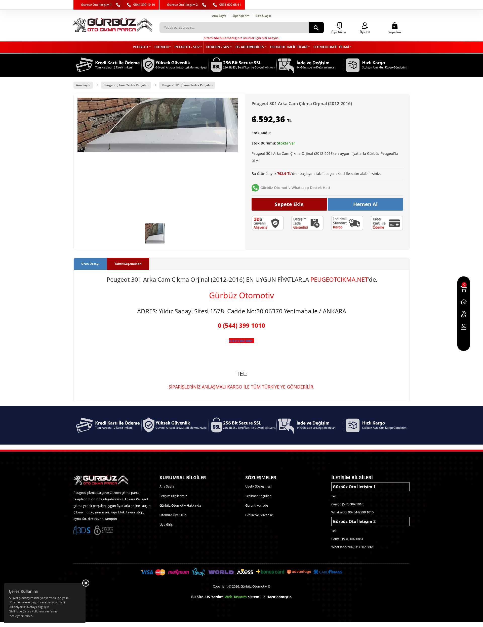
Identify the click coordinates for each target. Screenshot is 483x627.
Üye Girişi (166, 524)
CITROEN (161, 47)
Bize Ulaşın (263, 16)
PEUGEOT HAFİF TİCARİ (288, 47)
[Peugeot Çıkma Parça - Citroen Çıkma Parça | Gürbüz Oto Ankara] (112, 25)
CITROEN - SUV (217, 47)
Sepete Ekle (289, 204)
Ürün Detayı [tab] (90, 264)
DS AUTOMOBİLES (249, 47)
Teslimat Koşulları (258, 496)
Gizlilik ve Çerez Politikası (26, 611)
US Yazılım (214, 596)
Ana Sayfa (219, 16)
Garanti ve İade (256, 505)
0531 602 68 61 (230, 5)
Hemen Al (365, 204)
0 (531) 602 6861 (241, 341)
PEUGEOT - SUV (187, 47)
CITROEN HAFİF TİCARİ (331, 47)
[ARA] (316, 27)
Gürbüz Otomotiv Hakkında (180, 505)
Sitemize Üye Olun (173, 515)
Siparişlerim (240, 16)
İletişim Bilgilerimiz (173, 496)
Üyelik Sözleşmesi (258, 486)
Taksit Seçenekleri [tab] (128, 264)
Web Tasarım (236, 596)
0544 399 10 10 (144, 5)
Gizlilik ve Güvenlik (259, 515)
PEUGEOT (140, 47)
